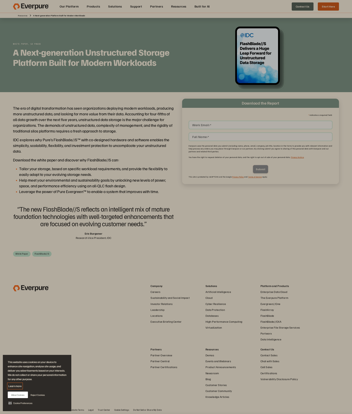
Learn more (15, 386)
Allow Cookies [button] (17, 394)
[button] (20, 403)
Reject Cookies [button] (38, 394)
